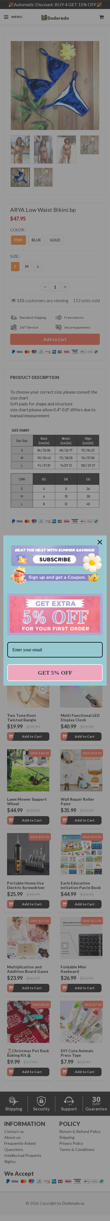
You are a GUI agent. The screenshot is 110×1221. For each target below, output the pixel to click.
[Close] (100, 542)
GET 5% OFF (55, 673)
